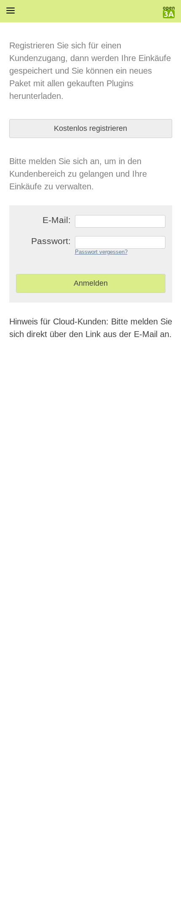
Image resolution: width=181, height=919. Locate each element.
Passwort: (51, 241)
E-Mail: (57, 220)
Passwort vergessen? (101, 252)
